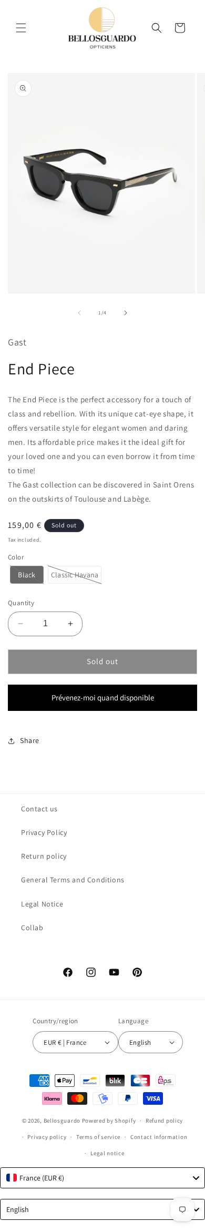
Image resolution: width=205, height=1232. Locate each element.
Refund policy (164, 1120)
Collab (32, 927)
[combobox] (102, 1177)
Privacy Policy (44, 832)
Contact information (158, 1137)
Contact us (39, 808)
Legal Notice (42, 904)
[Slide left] (79, 312)
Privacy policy (46, 1137)
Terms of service (98, 1137)
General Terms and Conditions (73, 879)
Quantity (21, 602)
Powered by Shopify (109, 1120)
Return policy (44, 856)
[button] (21, 27)
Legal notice (107, 1153)
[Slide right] (125, 312)
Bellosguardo (62, 1120)
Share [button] (29, 740)
